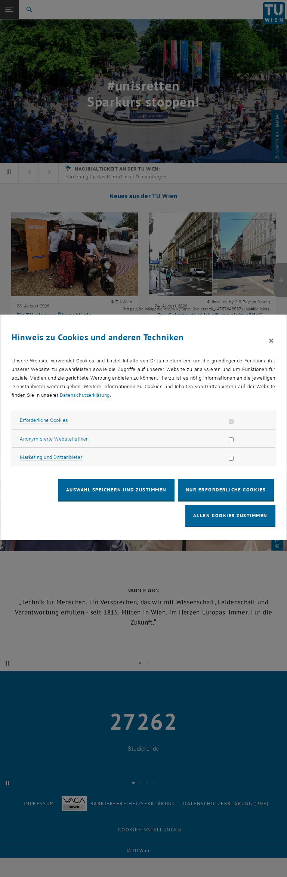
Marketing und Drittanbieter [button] (51, 457)
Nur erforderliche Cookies (226, 490)
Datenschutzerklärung (85, 395)
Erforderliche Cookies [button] (44, 420)
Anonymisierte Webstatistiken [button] (54, 439)
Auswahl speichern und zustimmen (116, 490)
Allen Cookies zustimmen (230, 515)
